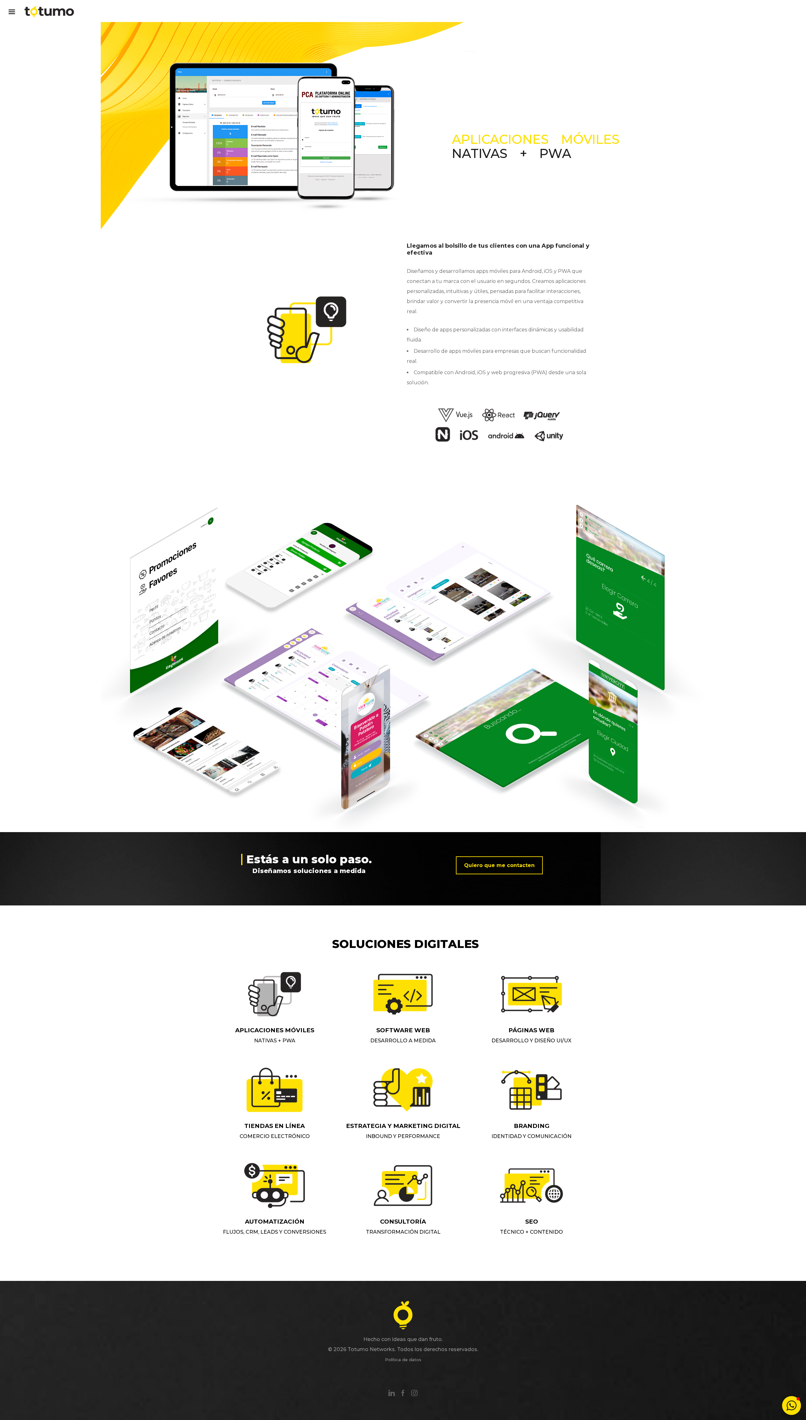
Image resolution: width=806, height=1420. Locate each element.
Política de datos (403, 1359)
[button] (791, 1405)
